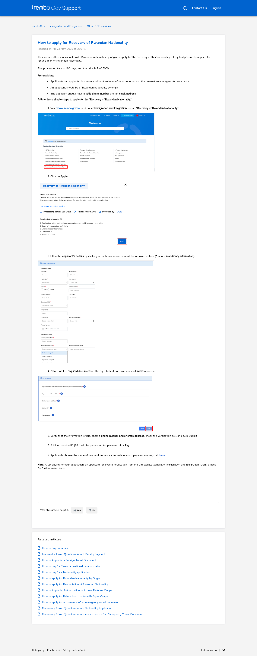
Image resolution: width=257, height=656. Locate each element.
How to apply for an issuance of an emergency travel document (80, 602)
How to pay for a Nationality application (66, 572)
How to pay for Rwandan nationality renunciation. (72, 566)
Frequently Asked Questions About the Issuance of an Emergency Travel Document (92, 614)
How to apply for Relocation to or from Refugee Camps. (75, 596)
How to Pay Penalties (55, 548)
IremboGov (38, 26)
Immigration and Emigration (66, 26)
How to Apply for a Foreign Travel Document (69, 560)
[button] (185, 8)
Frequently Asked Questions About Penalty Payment (73, 554)
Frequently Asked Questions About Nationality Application (77, 608)
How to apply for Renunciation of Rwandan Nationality (75, 584)
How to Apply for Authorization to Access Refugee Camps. (77, 590)
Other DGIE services (99, 26)
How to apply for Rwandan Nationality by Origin (71, 578)
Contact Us (199, 8)
